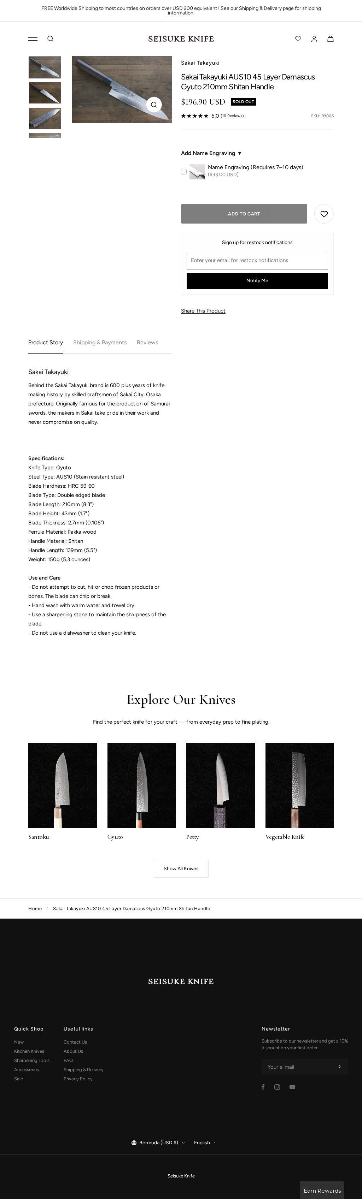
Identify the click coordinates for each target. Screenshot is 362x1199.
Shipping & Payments (100, 342)
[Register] (340, 1067)
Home (35, 908)
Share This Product (203, 311)
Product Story (45, 342)
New (19, 1042)
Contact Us (75, 1042)
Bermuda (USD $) (158, 1143)
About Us (73, 1051)
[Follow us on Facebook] (263, 1087)
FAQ (68, 1060)
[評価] (298, 39)
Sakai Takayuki (200, 63)
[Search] (50, 39)
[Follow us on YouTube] (292, 1087)
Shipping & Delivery (84, 1069)
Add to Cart (244, 213)
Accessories (26, 1069)
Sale (18, 1078)
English (202, 1143)
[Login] (314, 39)
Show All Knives (181, 869)
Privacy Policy (78, 1078)
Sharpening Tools (31, 1060)
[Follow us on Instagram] (277, 1087)
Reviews (147, 342)
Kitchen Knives (29, 1051)
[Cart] (330, 39)
